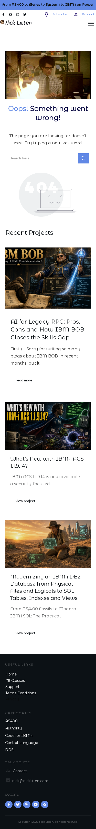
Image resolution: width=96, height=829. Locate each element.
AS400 (11, 721)
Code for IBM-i (19, 735)
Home (11, 674)
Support (12, 686)
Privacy (12, 699)
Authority (13, 728)
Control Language (21, 742)
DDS (9, 750)
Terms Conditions (20, 693)
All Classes (15, 680)
